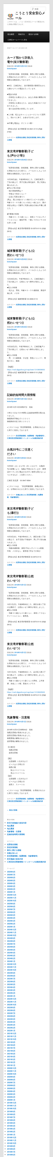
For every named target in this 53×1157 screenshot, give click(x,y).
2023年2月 (11, 993)
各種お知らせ (21, 494)
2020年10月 (11, 1074)
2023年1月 (11, 996)
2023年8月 (11, 975)
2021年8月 (11, 1045)
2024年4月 (11, 952)
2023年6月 (11, 981)
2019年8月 (11, 1114)
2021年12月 (11, 1033)
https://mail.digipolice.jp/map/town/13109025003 (26, 692)
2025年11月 (11, 897)
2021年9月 (11, 1042)
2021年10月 (11, 1039)
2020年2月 (11, 1097)
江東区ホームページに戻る (17, 39)
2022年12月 (11, 998)
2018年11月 (11, 1140)
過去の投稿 (12, 810)
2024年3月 (11, 955)
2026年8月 (11, 871)
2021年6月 (11, 1050)
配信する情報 (33, 34)
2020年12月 (11, 1068)
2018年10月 (11, 1143)
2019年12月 (11, 1102)
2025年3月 (11, 920)
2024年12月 (11, 929)
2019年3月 (11, 1128)
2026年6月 (11, 877)
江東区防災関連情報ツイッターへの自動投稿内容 (25, 438)
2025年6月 (11, 912)
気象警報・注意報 (18, 717)
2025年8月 (11, 906)
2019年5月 (11, 1123)
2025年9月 (11, 903)
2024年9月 (11, 938)
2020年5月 (11, 1088)
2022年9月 (11, 1007)
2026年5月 (11, 880)
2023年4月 (11, 987)
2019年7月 (11, 1117)
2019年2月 (11, 1131)
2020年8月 (11, 1079)
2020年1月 (11, 1100)
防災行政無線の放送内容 (16, 822)
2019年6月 (11, 1120)
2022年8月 (11, 1010)
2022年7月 (11, 1013)
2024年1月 (11, 961)
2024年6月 (11, 946)
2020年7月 (11, 1082)
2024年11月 (11, 932)
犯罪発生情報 (21, 137)
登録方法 (21, 34)
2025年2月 (11, 923)
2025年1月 (11, 926)
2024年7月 (11, 944)
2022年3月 (11, 1024)
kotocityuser (12, 68)
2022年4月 (11, 1022)
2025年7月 (11, 909)
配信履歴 (11, 34)
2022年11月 (11, 1001)
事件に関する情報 (14, 850)
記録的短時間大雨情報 (21, 395)
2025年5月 (11, 915)
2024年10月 (11, 935)
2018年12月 (11, 1137)
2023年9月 (11, 973)
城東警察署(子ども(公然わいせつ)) (21, 252)
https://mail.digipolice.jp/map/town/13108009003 (26, 369)
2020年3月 (11, 1094)
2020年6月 (11, 1085)
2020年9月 (11, 1076)
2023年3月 (11, 990)
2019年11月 (11, 1105)
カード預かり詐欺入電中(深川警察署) (20, 59)
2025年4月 (11, 918)
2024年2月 (11, 958)
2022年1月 (11, 1030)
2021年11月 (11, 1036)
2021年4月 (11, 1056)
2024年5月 (11, 949)
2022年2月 (11, 1027)
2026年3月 (11, 886)
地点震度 (10, 825)
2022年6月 (11, 1016)
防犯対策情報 (31, 137)
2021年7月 (11, 1048)
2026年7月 (11, 874)
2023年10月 (11, 970)
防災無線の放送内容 (15, 859)
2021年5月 (11, 1053)
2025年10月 (11, 900)
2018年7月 (11, 1151)
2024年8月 (11, 941)
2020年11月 (11, 1071)
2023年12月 (11, 964)
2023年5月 (11, 984)
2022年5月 (11, 1019)
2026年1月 (11, 892)
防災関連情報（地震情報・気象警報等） (30, 435)
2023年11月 (11, 967)
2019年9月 (11, 1111)
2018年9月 (11, 1146)
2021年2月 (11, 1062)
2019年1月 (11, 1134)
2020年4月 (11, 1091)
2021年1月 (11, 1065)
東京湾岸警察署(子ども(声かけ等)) (20, 153)
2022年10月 (11, 1004)
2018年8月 (11, 1149)
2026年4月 (11, 883)
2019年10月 (11, 1108)
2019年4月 (11, 1125)
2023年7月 (11, 978)
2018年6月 (11, 1154)
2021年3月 (11, 1059)
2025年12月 (11, 894)
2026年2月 (11, 889)
